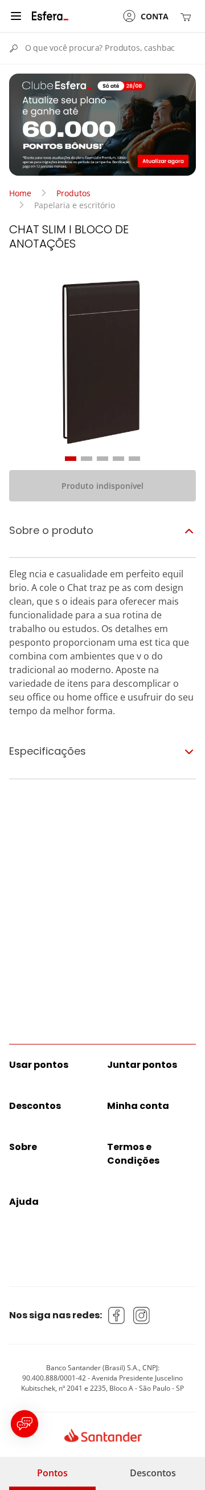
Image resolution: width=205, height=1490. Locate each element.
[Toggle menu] (16, 16)
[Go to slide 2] (86, 458)
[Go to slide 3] (102, 458)
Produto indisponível (103, 485)
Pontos (52, 1473)
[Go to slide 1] (70, 458)
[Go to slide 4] (118, 458)
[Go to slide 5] (134, 458)
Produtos (73, 193)
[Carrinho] (188, 16)
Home (20, 193)
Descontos (153, 1473)
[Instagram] (142, 1315)
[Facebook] (116, 1315)
